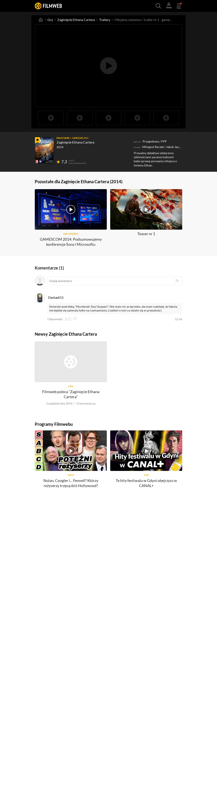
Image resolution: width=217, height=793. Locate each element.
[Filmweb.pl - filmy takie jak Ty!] (48, 6)
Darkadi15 (56, 297)
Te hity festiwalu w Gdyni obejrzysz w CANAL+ (146, 483)
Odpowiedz (55, 319)
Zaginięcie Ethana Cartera (76, 20)
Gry (50, 20)
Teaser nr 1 (146, 233)
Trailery (104, 20)
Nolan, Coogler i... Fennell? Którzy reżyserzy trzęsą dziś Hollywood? (70, 483)
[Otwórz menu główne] (178, 6)
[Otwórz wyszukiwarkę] (158, 6)
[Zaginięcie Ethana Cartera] (44, 150)
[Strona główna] (40, 19)
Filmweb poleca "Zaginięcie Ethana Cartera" (70, 394)
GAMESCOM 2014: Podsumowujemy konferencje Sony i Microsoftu (71, 241)
